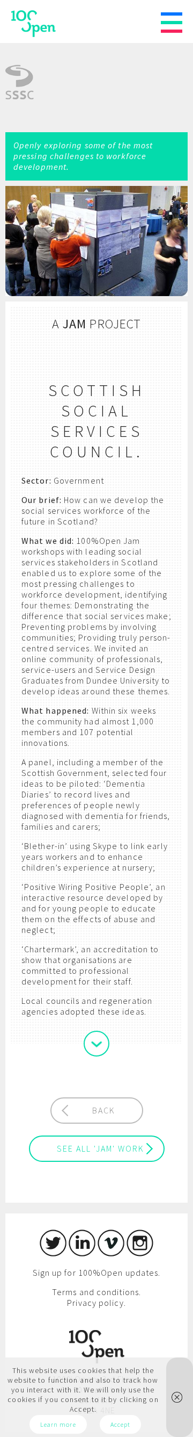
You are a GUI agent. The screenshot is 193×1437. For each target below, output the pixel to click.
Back (103, 1110)
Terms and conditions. (96, 1292)
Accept (120, 1424)
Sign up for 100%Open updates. (97, 1272)
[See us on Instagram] (140, 1253)
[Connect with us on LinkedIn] (82, 1253)
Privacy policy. (96, 1302)
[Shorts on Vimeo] (111, 1253)
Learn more (58, 1424)
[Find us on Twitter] (53, 1253)
